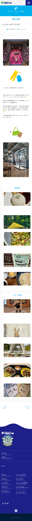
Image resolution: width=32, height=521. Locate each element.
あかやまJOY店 (5, 490)
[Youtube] (7, 503)
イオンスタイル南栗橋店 (22, 482)
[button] (29, 3)
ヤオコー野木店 (19, 478)
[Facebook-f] (3, 503)
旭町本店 (3, 474)
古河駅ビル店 (4, 486)
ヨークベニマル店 (20, 491)
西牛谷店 (3, 478)
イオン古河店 (4, 482)
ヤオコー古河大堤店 (21, 474)
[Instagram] (5, 503)
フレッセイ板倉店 (20, 486)
